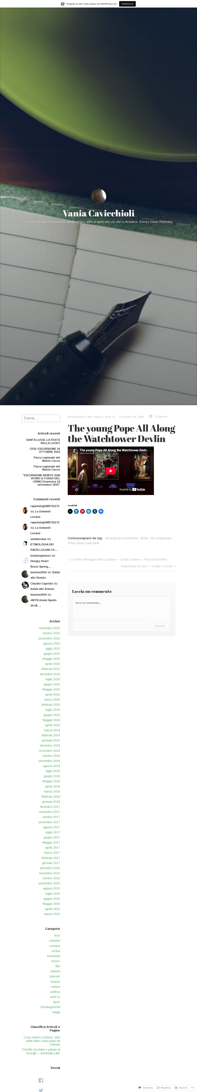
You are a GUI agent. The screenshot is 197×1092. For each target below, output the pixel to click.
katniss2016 (38, 572)
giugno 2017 (52, 837)
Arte (57, 935)
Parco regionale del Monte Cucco (47, 459)
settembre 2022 (49, 638)
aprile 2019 (52, 725)
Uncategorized (50, 1007)
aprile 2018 (52, 786)
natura (55, 986)
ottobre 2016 (51, 878)
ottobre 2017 (51, 817)
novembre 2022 (49, 628)
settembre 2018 (49, 761)
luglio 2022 (53, 648)
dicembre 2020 (50, 674)
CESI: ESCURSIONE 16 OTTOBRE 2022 (45, 450)
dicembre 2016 (50, 868)
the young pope (160, 538)
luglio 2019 (53, 709)
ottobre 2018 (51, 755)
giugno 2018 (52, 776)
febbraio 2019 (50, 735)
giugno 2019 (52, 715)
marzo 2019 (52, 730)
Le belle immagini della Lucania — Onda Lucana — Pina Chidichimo (119, 559)
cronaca (54, 946)
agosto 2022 (51, 643)
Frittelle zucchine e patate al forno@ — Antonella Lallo (41, 1051)
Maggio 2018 (51, 781)
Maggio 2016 (51, 903)
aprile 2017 (52, 847)
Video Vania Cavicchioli (83, 543)
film (57, 966)
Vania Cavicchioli (98, 213)
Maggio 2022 (51, 658)
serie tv (55, 997)
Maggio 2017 (51, 842)
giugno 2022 (52, 653)
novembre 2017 (49, 812)
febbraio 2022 (50, 669)
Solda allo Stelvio (42, 589)
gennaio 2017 (51, 863)
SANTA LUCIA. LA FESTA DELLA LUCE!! (43, 441)
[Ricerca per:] (41, 418)
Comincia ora (127, 4)
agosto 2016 (51, 888)
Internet (54, 976)
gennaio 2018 (51, 801)
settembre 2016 (49, 883)
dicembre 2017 (50, 806)
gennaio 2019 (51, 740)
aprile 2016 (52, 909)
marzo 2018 (52, 791)
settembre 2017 (49, 822)
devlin (144, 538)
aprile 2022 (52, 664)
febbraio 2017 (50, 858)
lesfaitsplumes (40, 555)
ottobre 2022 (51, 633)
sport (56, 1002)
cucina (56, 951)
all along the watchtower (121, 538)
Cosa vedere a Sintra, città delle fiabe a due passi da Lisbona (42, 1041)
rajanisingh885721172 (44, 506)
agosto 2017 (51, 827)
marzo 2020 (52, 699)
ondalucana (38, 539)
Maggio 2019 (51, 720)
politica (55, 991)
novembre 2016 (49, 873)
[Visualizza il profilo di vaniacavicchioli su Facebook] (41, 1080)
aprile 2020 (52, 694)
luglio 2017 (53, 832)
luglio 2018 (53, 771)
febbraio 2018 (50, 796)
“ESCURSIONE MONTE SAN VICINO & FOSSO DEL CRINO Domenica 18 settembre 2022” (41, 480)
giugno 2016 (52, 898)
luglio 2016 (53, 893)
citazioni (54, 940)
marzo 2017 (52, 852)
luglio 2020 (53, 679)
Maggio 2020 (51, 689)
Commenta (159, 626)
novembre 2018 (49, 750)
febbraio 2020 (50, 704)
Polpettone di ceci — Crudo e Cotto (147, 566)
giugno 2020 (52, 684)
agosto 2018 (51, 766)
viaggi (56, 1012)
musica (55, 981)
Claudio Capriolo (41, 583)
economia (53, 956)
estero (55, 961)
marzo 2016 (52, 914)
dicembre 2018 (50, 745)
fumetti (55, 971)
